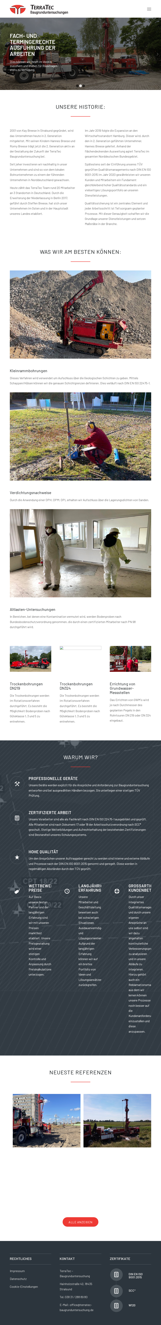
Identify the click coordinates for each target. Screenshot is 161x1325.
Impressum (17, 1271)
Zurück (3, 54)
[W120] (116, 1306)
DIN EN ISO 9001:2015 (136, 1275)
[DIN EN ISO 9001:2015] (116, 1274)
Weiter (157, 54)
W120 (132, 1305)
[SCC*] (116, 1291)
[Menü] (149, 9)
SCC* (132, 1290)
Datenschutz (18, 1279)
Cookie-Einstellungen (24, 1286)
